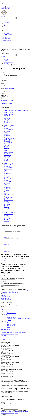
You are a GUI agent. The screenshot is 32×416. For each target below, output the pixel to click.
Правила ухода (11, 325)
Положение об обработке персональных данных (13, 333)
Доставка (6, 31)
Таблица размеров (9, 88)
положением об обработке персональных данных (14, 291)
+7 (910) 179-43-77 (5, 8)
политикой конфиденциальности (9, 291)
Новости (9, 322)
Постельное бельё (11, 313)
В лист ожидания (5, 107)
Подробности (4, 260)
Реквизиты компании (12, 315)
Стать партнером (11, 317)
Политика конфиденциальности (9, 332)
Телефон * (3, 281)
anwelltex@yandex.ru (6, 40)
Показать (3, 339)
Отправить (3, 293)
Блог (5, 321)
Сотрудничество (8, 34)
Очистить (3, 335)
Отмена (3, 56)
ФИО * (2, 277)
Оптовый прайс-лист (6, 103)
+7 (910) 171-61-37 (5, 7)
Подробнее (7, 237)
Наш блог (6, 22)
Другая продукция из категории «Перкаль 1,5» (16, 110)
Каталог (3, 16)
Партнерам (7, 314)
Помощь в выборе (11, 324)
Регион (2, 286)
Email (2, 288)
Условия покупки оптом (7, 100)
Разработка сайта (5, 309)
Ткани (8, 327)
